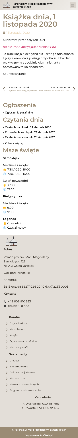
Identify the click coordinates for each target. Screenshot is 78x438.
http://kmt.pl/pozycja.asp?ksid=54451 (29, 47)
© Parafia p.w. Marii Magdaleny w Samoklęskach (39, 429)
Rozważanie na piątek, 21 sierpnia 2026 (29, 132)
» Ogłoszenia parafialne (18, 112)
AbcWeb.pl (46, 435)
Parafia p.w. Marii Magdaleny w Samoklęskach (33, 5)
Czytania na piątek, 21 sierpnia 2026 (27, 127)
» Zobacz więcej (13, 143)
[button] (73, 5)
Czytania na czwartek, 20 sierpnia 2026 (29, 137)
